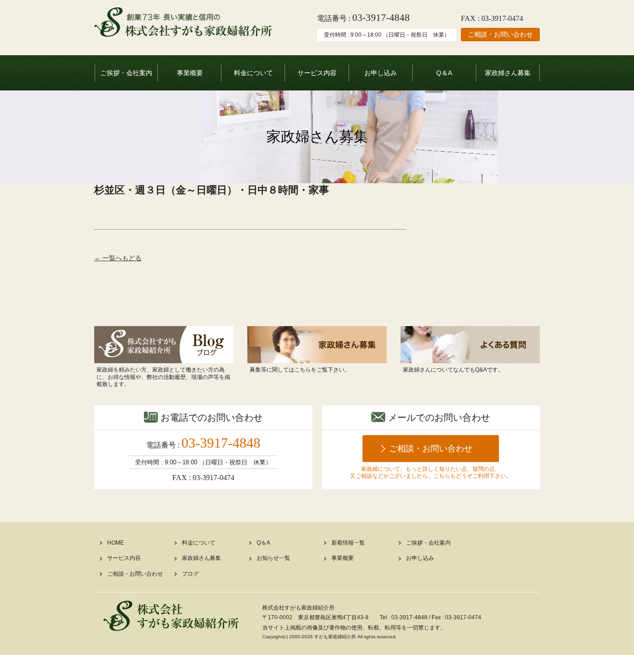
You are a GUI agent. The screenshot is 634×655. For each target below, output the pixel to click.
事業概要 (190, 73)
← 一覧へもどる (118, 258)
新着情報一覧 (348, 542)
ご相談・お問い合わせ (500, 34)
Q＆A (444, 73)
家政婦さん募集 (507, 73)
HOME (115, 542)
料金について (253, 73)
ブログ (190, 574)
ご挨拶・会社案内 (126, 73)
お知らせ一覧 (273, 558)
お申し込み (380, 73)
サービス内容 (317, 73)
